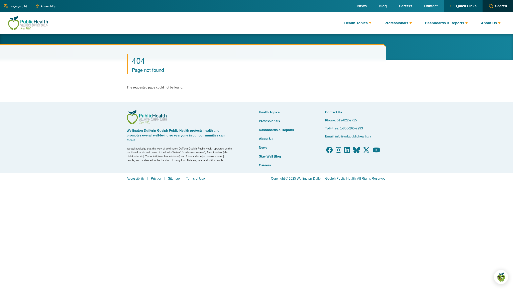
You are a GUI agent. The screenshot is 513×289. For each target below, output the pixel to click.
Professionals (269, 121)
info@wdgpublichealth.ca (353, 136)
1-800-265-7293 (351, 128)
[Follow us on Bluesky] (356, 151)
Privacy (156, 178)
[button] (370, 23)
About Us (266, 138)
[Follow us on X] (366, 151)
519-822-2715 (347, 120)
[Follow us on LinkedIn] (347, 151)
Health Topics (269, 112)
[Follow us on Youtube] (376, 151)
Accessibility (48, 6)
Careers (265, 165)
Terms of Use (195, 178)
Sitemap (174, 178)
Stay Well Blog (270, 156)
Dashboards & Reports (276, 130)
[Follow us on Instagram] (338, 151)
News (263, 147)
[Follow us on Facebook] (329, 151)
